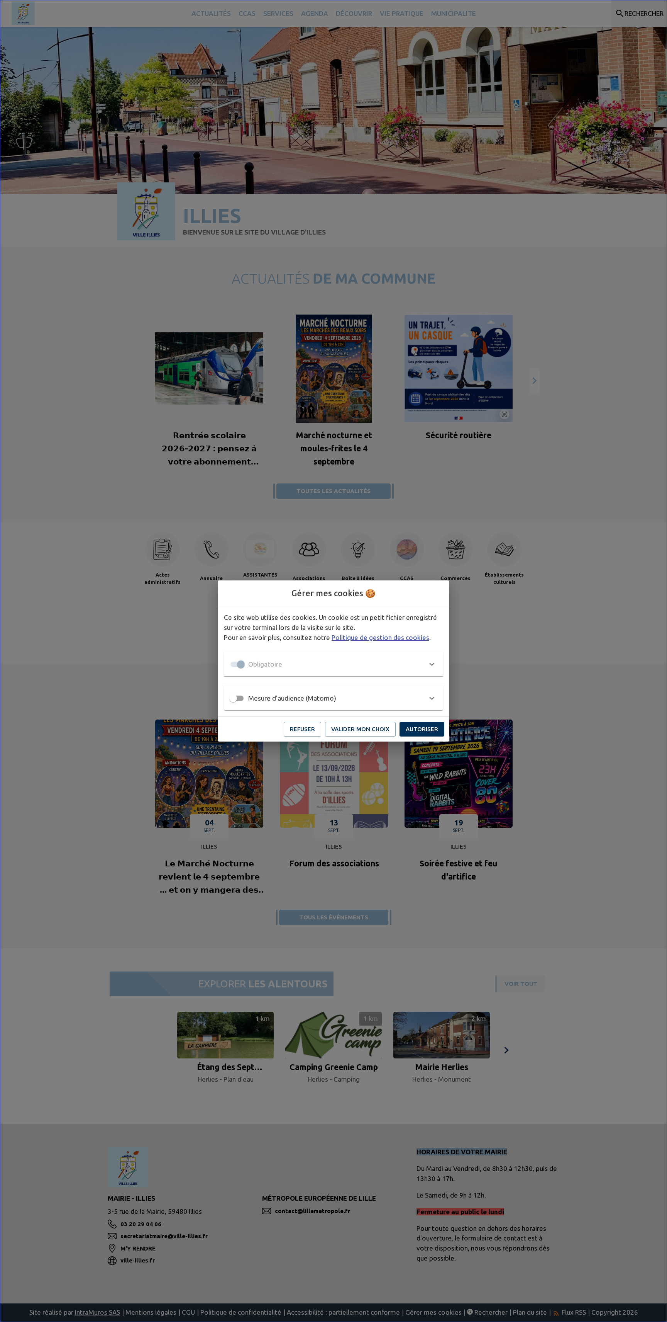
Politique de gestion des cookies (380, 637)
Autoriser (422, 729)
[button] (333, 664)
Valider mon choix (360, 729)
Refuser (302, 729)
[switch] (233, 698)
